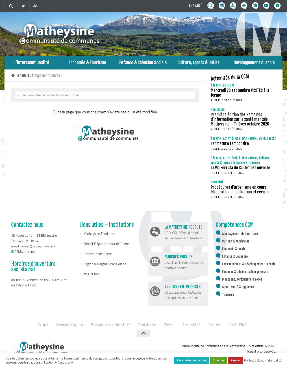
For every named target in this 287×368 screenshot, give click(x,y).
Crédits (169, 325)
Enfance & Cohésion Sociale (143, 62)
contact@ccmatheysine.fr (39, 246)
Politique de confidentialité (110, 325)
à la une (216, 85)
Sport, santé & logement (238, 287)
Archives (215, 325)
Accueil (43, 325)
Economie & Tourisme (87, 62)
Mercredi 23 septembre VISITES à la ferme (240, 92)
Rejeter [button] (235, 360)
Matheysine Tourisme (98, 234)
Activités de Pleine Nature (240, 138)
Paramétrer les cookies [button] (191, 360)
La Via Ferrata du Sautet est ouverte (240, 167)
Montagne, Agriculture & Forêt (242, 279)
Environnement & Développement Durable (249, 264)
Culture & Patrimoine (236, 241)
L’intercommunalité (31, 62)
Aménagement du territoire (240, 234)
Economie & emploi (234, 249)
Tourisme (228, 295)
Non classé (218, 109)
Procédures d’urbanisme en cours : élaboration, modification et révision (240, 189)
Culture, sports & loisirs (198, 62)
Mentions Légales (69, 325)
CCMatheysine (25, 252)
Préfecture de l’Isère (97, 254)
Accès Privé (237, 325)
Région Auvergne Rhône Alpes (104, 264)
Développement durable (254, 62)
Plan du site (147, 325)
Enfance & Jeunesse (235, 256)
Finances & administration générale (245, 272)
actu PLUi (217, 182)
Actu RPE (228, 85)
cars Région (91, 274)
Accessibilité (191, 325)
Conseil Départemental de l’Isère (106, 244)
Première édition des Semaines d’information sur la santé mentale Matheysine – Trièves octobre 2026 (240, 119)
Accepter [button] (218, 360)
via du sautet (267, 138)
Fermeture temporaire (230, 143)
